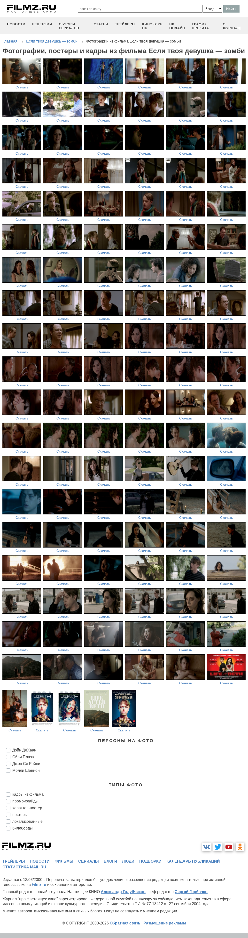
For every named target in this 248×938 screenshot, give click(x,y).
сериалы (88, 861)
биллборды (22, 828)
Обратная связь (125, 923)
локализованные (27, 821)
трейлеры (125, 24)
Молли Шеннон (26, 770)
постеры (20, 815)
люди (128, 861)
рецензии (42, 24)
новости (16, 24)
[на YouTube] (229, 847)
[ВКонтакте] (206, 847)
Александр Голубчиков (123, 892)
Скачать (22, 87)
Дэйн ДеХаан (24, 750)
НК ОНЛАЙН (177, 26)
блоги (110, 861)
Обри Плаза (23, 757)
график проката (200, 26)
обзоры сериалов (69, 26)
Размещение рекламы (164, 923)
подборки (150, 861)
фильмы (63, 861)
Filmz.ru (39, 884)
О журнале (232, 26)
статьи (101, 24)
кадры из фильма (28, 794)
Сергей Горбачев (191, 892)
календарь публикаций (193, 861)
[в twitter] (217, 847)
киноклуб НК (152, 26)
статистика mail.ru (24, 867)
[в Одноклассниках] (240, 847)
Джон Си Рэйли (26, 764)
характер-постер (27, 808)
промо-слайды (25, 801)
